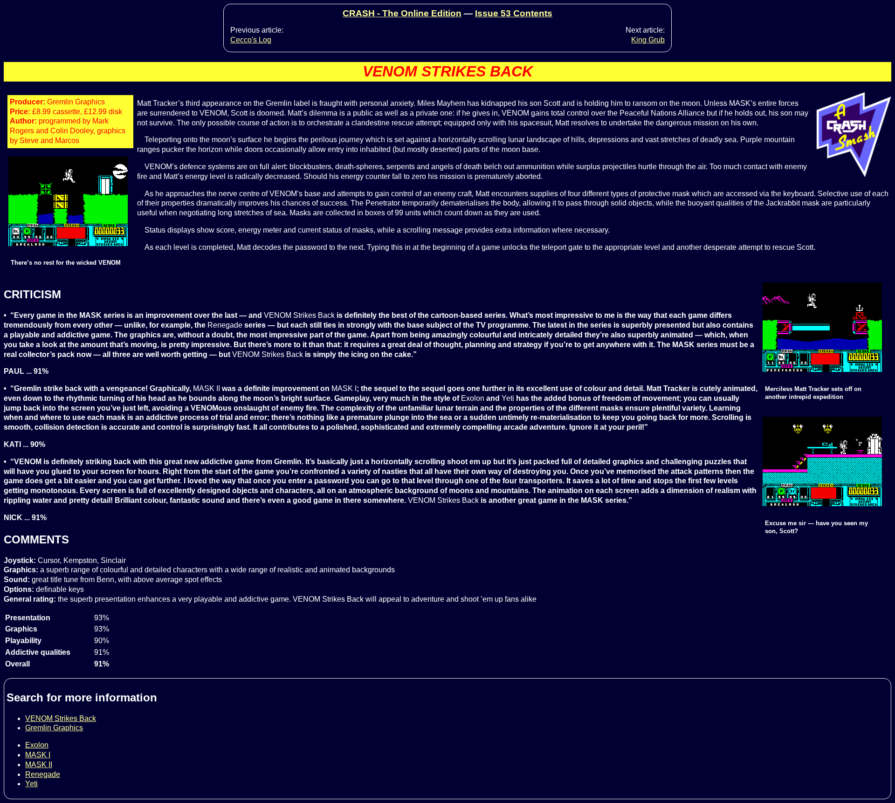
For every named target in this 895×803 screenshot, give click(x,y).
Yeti (31, 784)
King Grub (648, 40)
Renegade (42, 774)
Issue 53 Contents (513, 13)
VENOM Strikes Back (60, 718)
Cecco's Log (250, 40)
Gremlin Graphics (54, 728)
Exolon (36, 745)
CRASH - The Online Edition (402, 13)
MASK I (37, 755)
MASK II (38, 765)
